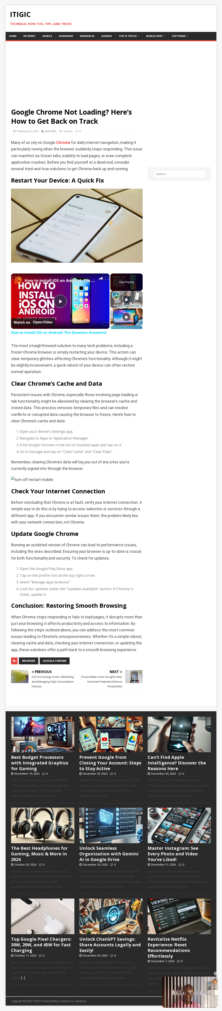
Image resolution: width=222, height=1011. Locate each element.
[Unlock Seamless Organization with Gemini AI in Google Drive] (111, 841)
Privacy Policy (50, 1001)
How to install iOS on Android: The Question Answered (59, 280)
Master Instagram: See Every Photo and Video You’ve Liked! (173, 853)
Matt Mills (50, 131)
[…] (23, 978)
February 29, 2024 (28, 131)
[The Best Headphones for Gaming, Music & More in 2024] (42, 841)
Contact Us (66, 1001)
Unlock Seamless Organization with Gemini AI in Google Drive (109, 853)
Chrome (63, 142)
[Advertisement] (111, 71)
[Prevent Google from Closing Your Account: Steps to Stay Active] (111, 750)
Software (179, 36)
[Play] (126, 299)
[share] (101, 279)
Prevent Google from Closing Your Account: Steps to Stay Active (110, 762)
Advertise (80, 1001)
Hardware (66, 36)
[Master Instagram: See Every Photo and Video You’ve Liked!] (179, 841)
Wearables (87, 36)
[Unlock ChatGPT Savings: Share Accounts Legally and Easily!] (111, 932)
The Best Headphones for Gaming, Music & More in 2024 (39, 853)
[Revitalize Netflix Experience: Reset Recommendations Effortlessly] (179, 932)
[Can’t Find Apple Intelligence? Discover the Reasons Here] (179, 750)
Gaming (106, 36)
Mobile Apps (154, 36)
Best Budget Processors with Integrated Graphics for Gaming (39, 762)
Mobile (47, 36)
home (12, 36)
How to (68, 131)
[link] (18, 280)
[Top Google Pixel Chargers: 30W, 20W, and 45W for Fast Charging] (42, 932)
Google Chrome (54, 661)
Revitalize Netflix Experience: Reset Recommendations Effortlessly (169, 947)
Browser (28, 661)
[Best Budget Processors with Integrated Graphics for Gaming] (42, 750)
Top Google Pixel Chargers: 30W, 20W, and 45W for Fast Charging (41, 944)
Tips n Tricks (128, 36)
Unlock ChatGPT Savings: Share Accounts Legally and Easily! (110, 944)
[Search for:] (179, 174)
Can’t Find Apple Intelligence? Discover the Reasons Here (177, 762)
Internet (29, 36)
